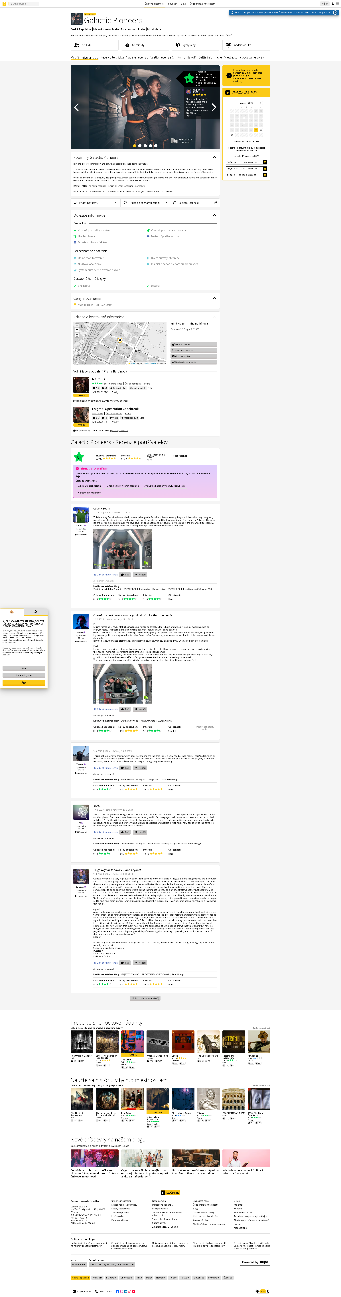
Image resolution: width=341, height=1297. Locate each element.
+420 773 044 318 (184, 350)
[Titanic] (208, 1099)
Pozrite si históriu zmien (205, 728)
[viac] (229, 35)
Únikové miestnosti (154, 3)
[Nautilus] (81, 385)
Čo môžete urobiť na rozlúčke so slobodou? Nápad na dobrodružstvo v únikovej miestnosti (129, 1246)
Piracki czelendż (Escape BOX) (197, 589)
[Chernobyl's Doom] (183, 1099)
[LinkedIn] (126, 1291)
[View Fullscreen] (77, 335)
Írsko (139, 1277)
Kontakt (238, 1208)
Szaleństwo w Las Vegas (133, 779)
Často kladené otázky (203, 1212)
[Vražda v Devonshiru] (158, 1041)
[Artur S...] (81, 515)
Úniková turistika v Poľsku (206, 1216)
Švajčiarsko (214, 1277)
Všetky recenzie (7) (163, 57)
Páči (127, 574)
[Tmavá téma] (268, 1291)
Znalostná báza (200, 1220)
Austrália (97, 1277)
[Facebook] (118, 1291)
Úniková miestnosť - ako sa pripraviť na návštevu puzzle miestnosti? (89, 1244)
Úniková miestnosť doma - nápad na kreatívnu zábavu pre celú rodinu (170, 1244)
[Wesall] (81, 621)
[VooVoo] (81, 753)
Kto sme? (238, 1204)
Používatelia (117, 1216)
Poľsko (173, 1277)
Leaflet (132, 363)
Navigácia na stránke (185, 362)
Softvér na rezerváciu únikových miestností (168, 1214)
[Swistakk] (81, 876)
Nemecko (161, 1277)
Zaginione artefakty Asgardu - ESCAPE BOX (114, 589)
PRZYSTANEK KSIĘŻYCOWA (155, 974)
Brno (199, 1058)
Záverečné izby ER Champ (165, 1226)
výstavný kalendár (119, 400)
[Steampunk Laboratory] (233, 1041)
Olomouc (175, 1060)
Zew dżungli (178, 974)
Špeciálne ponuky (120, 1212)
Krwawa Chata (148, 720)
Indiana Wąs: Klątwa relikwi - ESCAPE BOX (159, 589)
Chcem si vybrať (24, 675)
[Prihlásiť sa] (333, 3)
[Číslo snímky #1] (134, 145)
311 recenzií (81, 773)
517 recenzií (81, 642)
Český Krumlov (153, 1124)
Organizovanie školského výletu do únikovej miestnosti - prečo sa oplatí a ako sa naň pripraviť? (252, 1246)
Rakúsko (185, 1277)
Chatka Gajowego (129, 720)
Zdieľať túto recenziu (107, 574)
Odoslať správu (182, 356)
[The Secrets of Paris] (208, 1041)
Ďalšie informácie (210, 57)
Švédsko (228, 1277)
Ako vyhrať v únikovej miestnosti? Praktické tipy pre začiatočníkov (209, 1244)
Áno (24, 683)
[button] (77, 326)
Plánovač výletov (119, 1220)
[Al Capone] (259, 1041)
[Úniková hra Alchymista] (158, 1099)
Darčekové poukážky (162, 1204)
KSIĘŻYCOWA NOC (130, 974)
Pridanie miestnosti (261, 1028)
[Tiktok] (130, 1291)
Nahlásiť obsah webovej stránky (209, 1224)
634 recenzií (81, 832)
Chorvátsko (126, 1277)
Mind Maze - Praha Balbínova (189, 323)
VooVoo (80, 764)
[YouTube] (134, 1291)
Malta (149, 1277)
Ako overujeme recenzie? (103, 581)
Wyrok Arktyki (165, 720)
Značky (115, 392)
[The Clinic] (132, 1041)
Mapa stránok (241, 1227)
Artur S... (80, 525)
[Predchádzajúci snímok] (77, 107)
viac (150, 388)
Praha (147, 383)
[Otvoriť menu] (337, 4)
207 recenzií (81, 896)
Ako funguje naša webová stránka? (251, 1220)
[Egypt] (183, 1041)
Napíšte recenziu (137, 57)
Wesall (80, 632)
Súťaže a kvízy (159, 1223)
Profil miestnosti (85, 58)
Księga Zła (152, 779)
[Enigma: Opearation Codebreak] (81, 415)
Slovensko (199, 1277)
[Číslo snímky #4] (150, 145)
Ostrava (150, 1058)
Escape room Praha (133, 29)
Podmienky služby (243, 1212)
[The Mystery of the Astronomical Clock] (107, 1099)
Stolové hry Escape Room (164, 1219)
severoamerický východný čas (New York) (110, 1264)
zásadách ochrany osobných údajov (22, 653)
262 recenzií (81, 535)
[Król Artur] (132, 1099)
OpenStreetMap (151, 363)
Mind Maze (154, 29)
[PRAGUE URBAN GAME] (233, 1099)
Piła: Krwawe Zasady (157, 843)
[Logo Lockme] (4, 4)
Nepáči (142, 574)
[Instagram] (122, 1291)
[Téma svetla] (257, 1291)
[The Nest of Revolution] (82, 1099)
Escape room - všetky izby (124, 1204)
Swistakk (80, 887)
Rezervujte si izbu (112, 57)
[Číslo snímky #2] (139, 145)
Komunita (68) (186, 57)
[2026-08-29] (261, 103)
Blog (183, 3)
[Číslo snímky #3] (145, 145)
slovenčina (77, 1264)
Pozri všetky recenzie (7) (146, 998)
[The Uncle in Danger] (82, 1041)
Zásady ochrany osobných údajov (250, 1216)
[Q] (81, 812)
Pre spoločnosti (160, 1208)
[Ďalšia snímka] (214, 107)
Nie (24, 668)
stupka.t (197, 89)
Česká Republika (81, 29)
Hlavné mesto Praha (106, 29)
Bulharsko (111, 1277)
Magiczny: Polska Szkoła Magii (185, 843)
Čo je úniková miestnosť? (202, 3)
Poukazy (172, 3)
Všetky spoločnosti (120, 1208)
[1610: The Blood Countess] (259, 1099)
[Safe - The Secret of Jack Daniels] (107, 1041)
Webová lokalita (183, 344)
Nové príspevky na (108, 1139)
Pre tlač (237, 1224)
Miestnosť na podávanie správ (244, 57)
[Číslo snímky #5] (155, 145)
